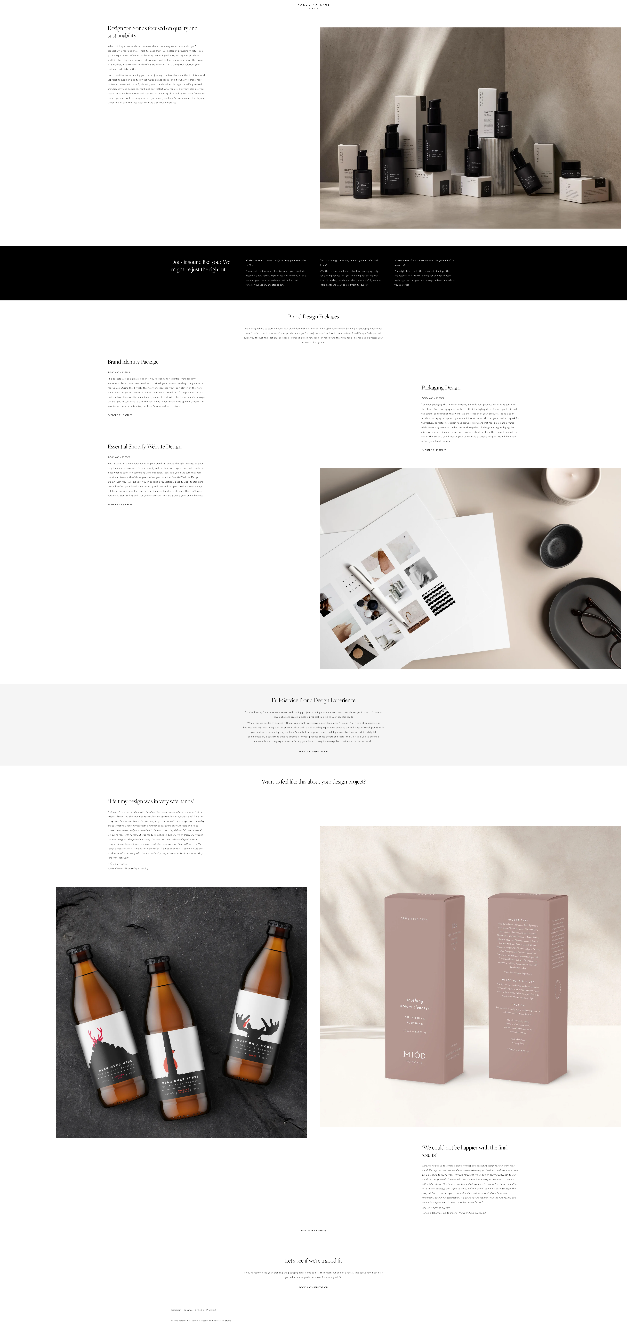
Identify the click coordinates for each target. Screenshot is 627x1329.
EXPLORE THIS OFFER (120, 415)
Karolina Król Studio (188, 1320)
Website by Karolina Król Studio (216, 1320)
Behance (188, 1309)
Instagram (176, 1309)
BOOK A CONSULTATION (313, 751)
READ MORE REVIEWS (313, 1230)
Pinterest (211, 1309)
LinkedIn (199, 1309)
